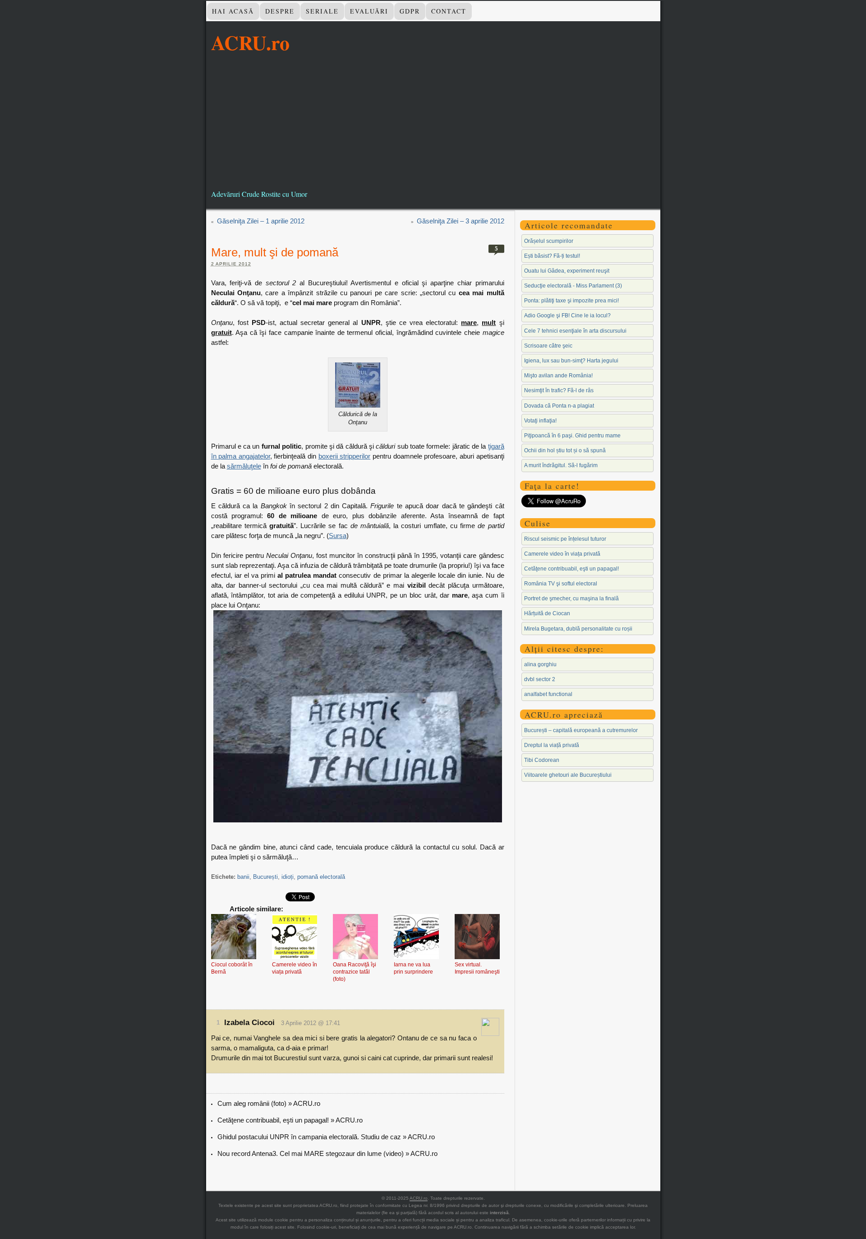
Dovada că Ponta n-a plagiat (559, 406)
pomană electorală (321, 876)
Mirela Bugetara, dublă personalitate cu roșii (578, 629)
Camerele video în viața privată (294, 968)
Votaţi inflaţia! (540, 421)
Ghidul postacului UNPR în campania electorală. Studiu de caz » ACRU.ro (326, 1137)
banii (243, 876)
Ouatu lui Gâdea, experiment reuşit (566, 271)
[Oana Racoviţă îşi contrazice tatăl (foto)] (355, 937)
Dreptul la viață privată (551, 745)
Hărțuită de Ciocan (547, 613)
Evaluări (369, 11)
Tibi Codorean (541, 760)
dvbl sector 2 (539, 679)
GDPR (410, 11)
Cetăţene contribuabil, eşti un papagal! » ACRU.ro (290, 1120)
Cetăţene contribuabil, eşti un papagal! (571, 569)
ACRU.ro (250, 42)
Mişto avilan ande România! (558, 375)
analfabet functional (548, 694)
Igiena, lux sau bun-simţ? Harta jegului (571, 360)
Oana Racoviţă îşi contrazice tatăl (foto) (354, 971)
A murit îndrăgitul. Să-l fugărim (561, 465)
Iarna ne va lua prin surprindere (413, 968)
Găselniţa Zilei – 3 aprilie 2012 (460, 221)
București (265, 876)
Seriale (322, 11)
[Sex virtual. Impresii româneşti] (477, 937)
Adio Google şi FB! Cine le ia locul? (567, 315)
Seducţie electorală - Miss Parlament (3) (573, 286)
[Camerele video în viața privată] (294, 937)
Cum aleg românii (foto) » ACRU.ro (268, 1103)
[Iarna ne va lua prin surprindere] (416, 937)
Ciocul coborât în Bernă (232, 968)
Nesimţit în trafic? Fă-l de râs (559, 390)
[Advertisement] (433, 121)
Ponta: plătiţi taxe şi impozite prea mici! (571, 300)
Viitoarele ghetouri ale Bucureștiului (568, 775)
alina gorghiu (540, 664)
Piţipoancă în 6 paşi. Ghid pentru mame (572, 435)
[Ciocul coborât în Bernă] (233, 937)
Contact (448, 11)
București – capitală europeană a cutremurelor (581, 730)
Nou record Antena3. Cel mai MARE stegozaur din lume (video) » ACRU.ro (327, 1153)
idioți (287, 876)
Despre (280, 11)
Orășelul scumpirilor (548, 241)
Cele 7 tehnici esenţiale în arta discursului (575, 331)
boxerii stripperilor (344, 456)
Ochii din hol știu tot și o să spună (565, 450)
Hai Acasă (233, 11)
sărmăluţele (244, 466)
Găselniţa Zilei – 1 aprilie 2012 (260, 221)
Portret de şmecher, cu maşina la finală (571, 598)
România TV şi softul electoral (560, 583)
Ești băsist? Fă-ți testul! (552, 256)
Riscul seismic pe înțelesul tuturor (565, 539)
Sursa (337, 535)
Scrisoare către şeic (548, 346)
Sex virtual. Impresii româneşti (477, 968)
